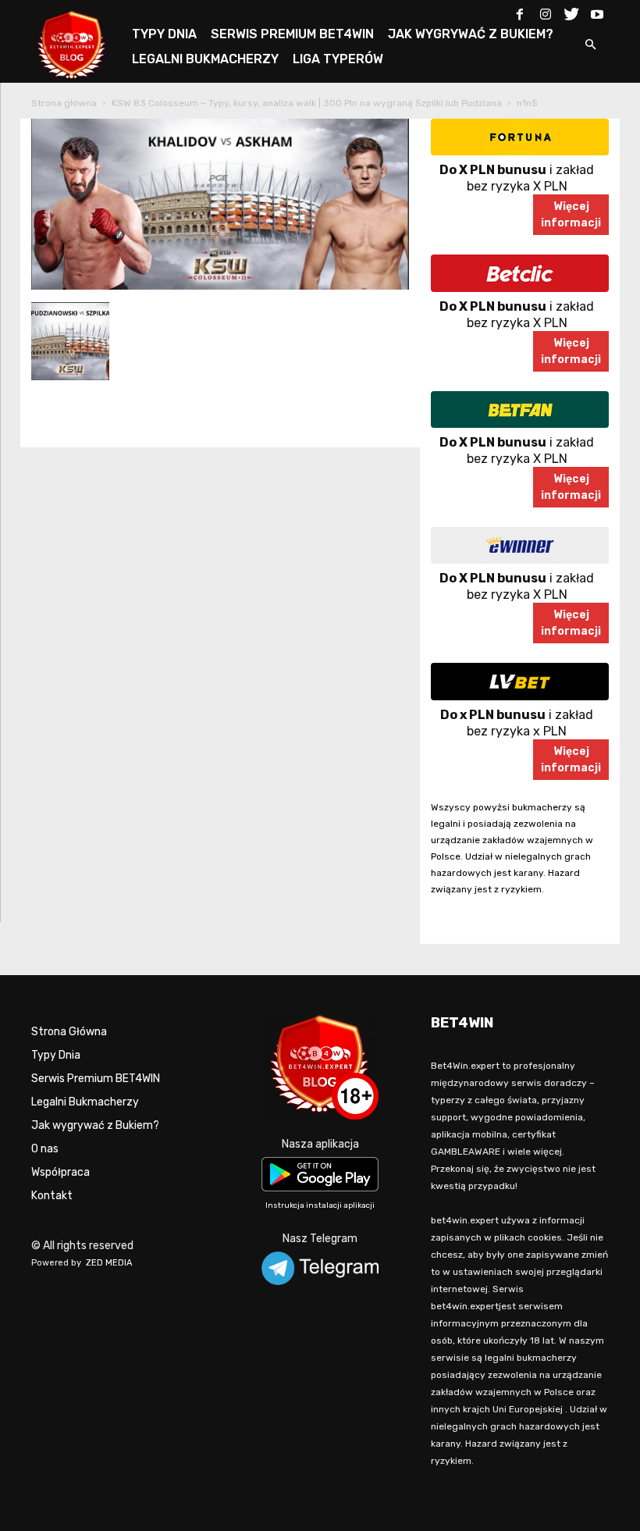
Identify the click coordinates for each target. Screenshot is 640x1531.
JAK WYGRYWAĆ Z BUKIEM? (470, 34)
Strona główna (64, 103)
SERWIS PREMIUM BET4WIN (292, 34)
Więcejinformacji (571, 215)
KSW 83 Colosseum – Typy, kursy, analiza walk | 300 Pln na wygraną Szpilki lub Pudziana (307, 103)
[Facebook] (520, 11)
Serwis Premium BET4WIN (95, 1078)
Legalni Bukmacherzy (85, 1102)
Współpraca (60, 1172)
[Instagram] (545, 11)
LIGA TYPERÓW (338, 59)
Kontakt (52, 1195)
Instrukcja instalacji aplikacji (320, 1205)
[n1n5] (220, 286)
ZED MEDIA (109, 1263)
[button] (590, 45)
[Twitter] (571, 11)
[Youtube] (597, 11)
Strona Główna (69, 1031)
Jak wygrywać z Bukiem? (95, 1125)
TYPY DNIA (164, 34)
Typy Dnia (55, 1055)
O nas (45, 1148)
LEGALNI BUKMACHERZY (205, 59)
